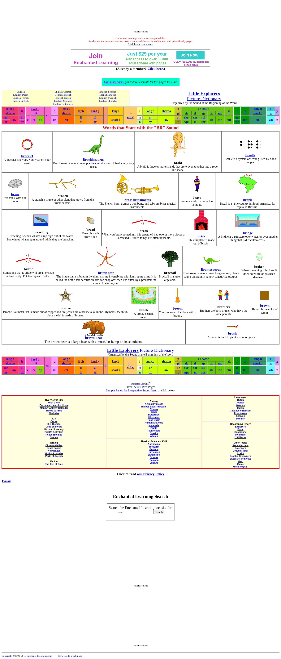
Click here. (156, 69)
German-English (63, 94)
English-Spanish (107, 91)
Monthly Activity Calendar (54, 408)
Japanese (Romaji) (240, 410)
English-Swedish (108, 97)
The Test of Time (54, 464)
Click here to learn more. (140, 44)
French (240, 402)
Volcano (154, 462)
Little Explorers (54, 426)
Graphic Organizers (240, 456)
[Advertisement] (140, 16)
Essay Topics (54, 448)
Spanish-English (107, 94)
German (240, 405)
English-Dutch (20, 94)
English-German (63, 91)
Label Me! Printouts (240, 458)
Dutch (240, 400)
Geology (153, 449)
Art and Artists (240, 445)
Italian (240, 408)
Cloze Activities (54, 445)
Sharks (154, 433)
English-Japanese (63, 100)
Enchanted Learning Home (54, 405)
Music (240, 464)
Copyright (7, 655)
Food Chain (154, 420)
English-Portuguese (63, 103)
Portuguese (240, 413)
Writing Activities (54, 453)
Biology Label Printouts (153, 406)
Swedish (240, 418)
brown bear (93, 338)
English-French (21, 97)
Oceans (154, 457)
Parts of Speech (54, 456)
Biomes (154, 409)
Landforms (154, 454)
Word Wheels (240, 466)
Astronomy (154, 444)
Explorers (240, 426)
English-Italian (63, 97)
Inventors (240, 434)
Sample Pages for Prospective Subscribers (131, 390)
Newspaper (54, 450)
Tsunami (153, 460)
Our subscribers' (114, 82)
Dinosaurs (154, 417)
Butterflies (154, 414)
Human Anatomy (154, 422)
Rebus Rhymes (53, 434)
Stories (54, 437)
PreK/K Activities (54, 432)
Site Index (54, 413)
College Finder (240, 450)
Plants (153, 428)
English (21, 91)
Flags (240, 429)
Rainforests (154, 430)
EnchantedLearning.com (39, 655)
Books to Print (54, 410)
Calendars (240, 448)
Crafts (53, 421)
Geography (240, 432)
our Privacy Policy (150, 474)
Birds (154, 412)
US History (240, 437)
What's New (54, 402)
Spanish (240, 416)
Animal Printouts (154, 404)
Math (240, 461)
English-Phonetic (108, 100)
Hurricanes (154, 452)
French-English (21, 100)
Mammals (154, 425)
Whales (154, 436)
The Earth (154, 446)
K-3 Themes (54, 424)
